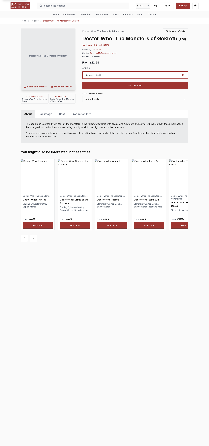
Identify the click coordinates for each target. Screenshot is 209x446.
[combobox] (135, 99)
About (140, 14)
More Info (38, 225)
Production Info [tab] (81, 113)
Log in (167, 5)
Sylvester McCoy (97, 53)
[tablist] (104, 114)
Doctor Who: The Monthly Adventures (103, 31)
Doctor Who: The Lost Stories (36, 196)
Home (56, 14)
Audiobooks (69, 14)
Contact (152, 14)
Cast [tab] (62, 113)
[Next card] (33, 238)
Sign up (183, 5)
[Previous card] (24, 238)
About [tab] (28, 113)
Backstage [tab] (45, 113)
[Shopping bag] (155, 6)
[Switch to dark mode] (195, 6)
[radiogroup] (135, 75)
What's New (102, 14)
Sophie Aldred (29, 206)
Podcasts (128, 14)
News (116, 14)
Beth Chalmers (81, 210)
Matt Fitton (96, 50)
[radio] (135, 75)
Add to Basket (135, 85)
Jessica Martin (111, 53)
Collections (86, 14)
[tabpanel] (104, 130)
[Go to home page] (20, 5)
